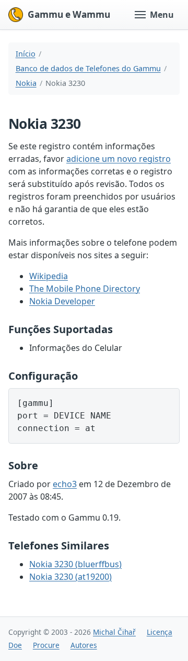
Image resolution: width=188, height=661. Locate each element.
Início (26, 54)
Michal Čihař (114, 632)
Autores (83, 645)
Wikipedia (48, 276)
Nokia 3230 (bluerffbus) (75, 564)
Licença (159, 632)
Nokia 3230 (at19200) (70, 576)
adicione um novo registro (118, 158)
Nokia (26, 83)
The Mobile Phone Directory (84, 288)
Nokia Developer (62, 301)
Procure (46, 645)
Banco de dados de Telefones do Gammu (88, 68)
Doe (15, 645)
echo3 (65, 484)
